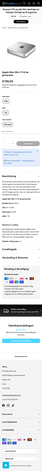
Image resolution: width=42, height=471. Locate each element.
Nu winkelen (21, 22)
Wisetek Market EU (13, 466)
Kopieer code (26, 16)
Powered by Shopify (25, 466)
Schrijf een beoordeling (21, 341)
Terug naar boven (21, 356)
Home (4, 27)
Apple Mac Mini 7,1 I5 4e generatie (18, 27)
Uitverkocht (28, 144)
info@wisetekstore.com (11, 395)
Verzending (21, 85)
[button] (33, 3)
